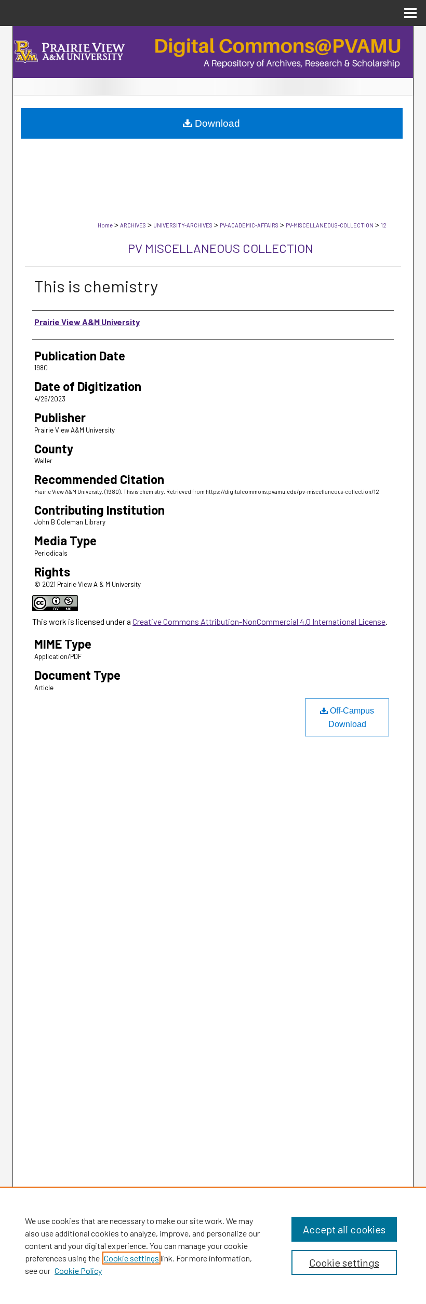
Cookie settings (131, 1258)
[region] (213, 1245)
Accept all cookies (344, 1229)
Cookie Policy (78, 1270)
